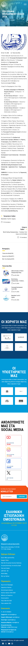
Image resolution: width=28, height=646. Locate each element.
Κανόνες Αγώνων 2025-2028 (8, 592)
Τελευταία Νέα (16, 53)
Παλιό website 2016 (6, 603)
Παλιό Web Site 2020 (6, 600)
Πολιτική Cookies (5, 568)
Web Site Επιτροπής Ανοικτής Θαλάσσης (11, 563)
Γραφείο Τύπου (5, 560)
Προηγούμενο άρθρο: (9, 216)
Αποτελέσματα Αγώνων (7, 590)
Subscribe (22, 496)
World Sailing (4, 573)
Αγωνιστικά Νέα (8, 256)
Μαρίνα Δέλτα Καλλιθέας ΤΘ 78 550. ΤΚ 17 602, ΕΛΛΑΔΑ (10, 548)
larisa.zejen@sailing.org (11, 211)
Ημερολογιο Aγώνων (6, 587)
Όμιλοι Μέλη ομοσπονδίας (7, 557)
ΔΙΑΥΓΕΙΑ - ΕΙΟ (4, 571)
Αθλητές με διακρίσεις (7, 595)
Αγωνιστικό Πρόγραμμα (7, 585)
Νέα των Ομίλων (8, 259)
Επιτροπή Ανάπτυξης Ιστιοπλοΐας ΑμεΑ (11, 565)
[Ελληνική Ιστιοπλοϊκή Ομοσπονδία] (4, 537)
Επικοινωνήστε (5, 598)
